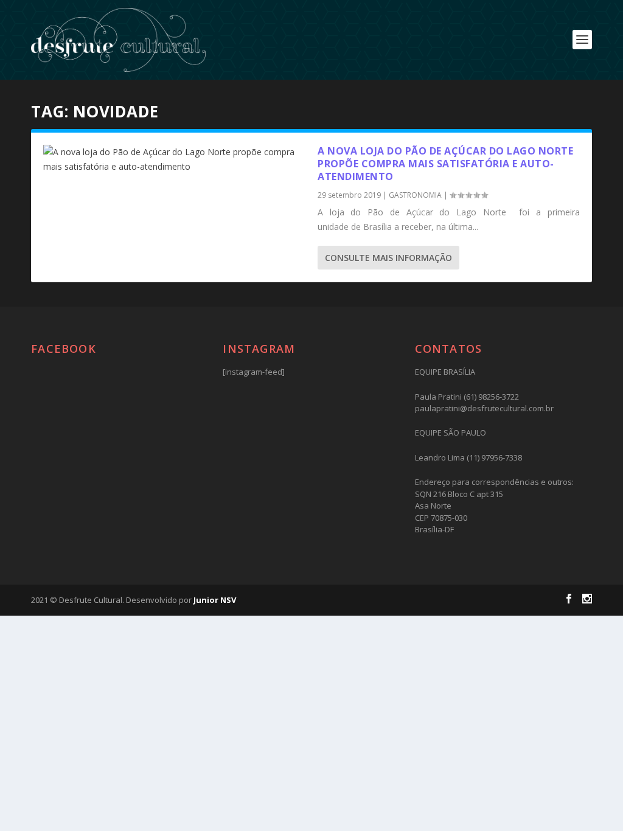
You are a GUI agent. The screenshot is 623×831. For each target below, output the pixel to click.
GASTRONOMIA (415, 195)
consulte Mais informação (388, 257)
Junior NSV (214, 599)
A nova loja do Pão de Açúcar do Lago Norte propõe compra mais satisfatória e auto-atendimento (445, 163)
